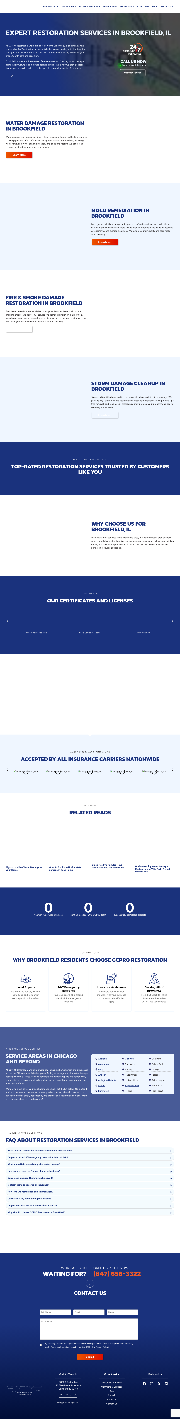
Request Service (132, 72)
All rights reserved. (35, 1387)
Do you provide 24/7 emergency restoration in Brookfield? (38, 1157)
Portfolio (112, 1395)
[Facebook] (144, 1383)
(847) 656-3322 (117, 1273)
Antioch (102, 1074)
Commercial (67, 6)
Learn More (19, 154)
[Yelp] (159, 1383)
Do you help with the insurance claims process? (32, 1205)
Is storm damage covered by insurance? (28, 1184)
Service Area (110, 6)
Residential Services (112, 1382)
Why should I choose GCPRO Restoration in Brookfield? (36, 1212)
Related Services (88, 6)
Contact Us (166, 6)
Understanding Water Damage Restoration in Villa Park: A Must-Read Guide (153, 869)
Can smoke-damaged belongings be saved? (30, 1178)
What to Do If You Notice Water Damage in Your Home (65, 868)
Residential (49, 6)
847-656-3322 (71, 1402)
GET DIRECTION (68, 1395)
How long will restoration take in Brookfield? (30, 1191)
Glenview (129, 1058)
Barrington (103, 1091)
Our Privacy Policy (100, 1347)
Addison (102, 1058)
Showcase (126, 6)
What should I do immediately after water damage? (34, 1164)
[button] (7, 621)
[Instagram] (151, 1383)
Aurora (101, 1085)
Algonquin (103, 1064)
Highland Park (132, 1085)
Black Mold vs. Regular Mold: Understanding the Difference (108, 866)
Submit (90, 1356)
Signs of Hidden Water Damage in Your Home (24, 868)
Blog (139, 6)
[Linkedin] (166, 1383)
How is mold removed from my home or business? (34, 1171)
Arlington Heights (107, 1080)
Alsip (100, 1069)
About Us (150, 6)
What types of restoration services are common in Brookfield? (40, 1150)
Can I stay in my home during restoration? (29, 1198)
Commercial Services (111, 1386)
